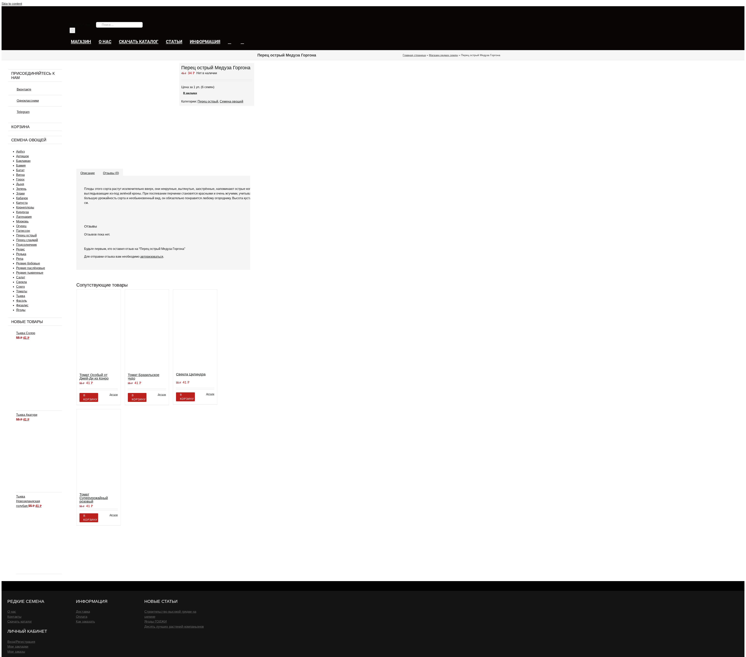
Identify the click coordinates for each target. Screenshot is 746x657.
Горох (20, 179)
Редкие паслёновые (30, 268)
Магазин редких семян (443, 55)
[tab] (87, 171)
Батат (20, 170)
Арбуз (20, 151)
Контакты (14, 617)
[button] (242, 41)
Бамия (21, 165)
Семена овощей (231, 101)
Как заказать (85, 621)
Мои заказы (16, 652)
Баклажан (23, 161)
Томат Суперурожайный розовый (93, 498)
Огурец (21, 226)
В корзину (90, 397)
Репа (19, 258)
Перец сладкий (27, 240)
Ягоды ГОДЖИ (155, 621)
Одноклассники (28, 100)
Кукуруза (22, 212)
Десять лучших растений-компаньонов (174, 626)
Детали (114, 394)
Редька (21, 254)
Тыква (20, 296)
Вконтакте (24, 89)
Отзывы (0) (111, 173)
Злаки (20, 193)
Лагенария (24, 216)
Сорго (20, 286)
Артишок (22, 156)
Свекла (21, 282)
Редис (20, 249)
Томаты (21, 291)
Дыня (20, 184)
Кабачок (22, 198)
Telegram (23, 112)
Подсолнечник (26, 244)
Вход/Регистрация (21, 642)
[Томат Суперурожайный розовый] (99, 449)
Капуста (22, 202)
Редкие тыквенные (29, 272)
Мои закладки (17, 646)
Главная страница (414, 55)
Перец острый (26, 235)
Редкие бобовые (28, 263)
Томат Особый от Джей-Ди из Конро (94, 376)
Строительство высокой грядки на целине (170, 614)
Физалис (22, 305)
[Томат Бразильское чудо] (147, 329)
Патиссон (23, 230)
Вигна (20, 174)
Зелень (21, 188)
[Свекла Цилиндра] (195, 329)
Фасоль (21, 300)
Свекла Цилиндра (191, 374)
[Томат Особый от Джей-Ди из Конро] (99, 329)
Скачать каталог (19, 621)
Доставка (83, 612)
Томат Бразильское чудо (143, 376)
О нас (11, 612)
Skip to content (12, 3)
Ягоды (20, 310)
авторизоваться (151, 256)
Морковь (22, 221)
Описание (87, 173)
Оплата (81, 617)
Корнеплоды (25, 207)
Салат (20, 277)
